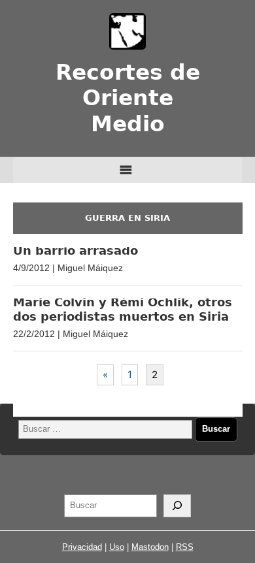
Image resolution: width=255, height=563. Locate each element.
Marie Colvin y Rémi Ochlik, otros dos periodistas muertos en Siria (122, 309)
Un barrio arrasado (75, 250)
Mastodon (150, 547)
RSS (185, 547)
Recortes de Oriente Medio (128, 98)
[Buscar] (177, 506)
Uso (116, 547)
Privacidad (82, 547)
